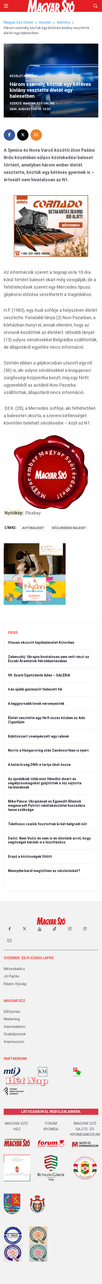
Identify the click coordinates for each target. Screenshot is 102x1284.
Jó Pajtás (11, 976)
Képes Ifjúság (15, 984)
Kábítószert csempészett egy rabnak (38, 736)
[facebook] (9, 929)
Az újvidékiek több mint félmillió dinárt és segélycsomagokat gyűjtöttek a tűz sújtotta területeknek (44, 783)
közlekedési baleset (69, 528)
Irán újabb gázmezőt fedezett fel (35, 689)
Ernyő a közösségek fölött (30, 856)
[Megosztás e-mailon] (36, 135)
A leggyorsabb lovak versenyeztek (36, 704)
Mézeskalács (14, 969)
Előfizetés (12, 1011)
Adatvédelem (14, 1026)
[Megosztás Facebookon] (9, 135)
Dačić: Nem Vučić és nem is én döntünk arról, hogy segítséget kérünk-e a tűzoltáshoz (49, 840)
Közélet (45, 22)
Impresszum (14, 1041)
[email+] (9, 940)
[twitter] (24, 929)
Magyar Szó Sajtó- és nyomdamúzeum (85, 1129)
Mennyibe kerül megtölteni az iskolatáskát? (44, 871)
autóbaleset (33, 528)
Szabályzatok (15, 1034)
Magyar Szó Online (18, 22)
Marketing (12, 1019)
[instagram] (70, 929)
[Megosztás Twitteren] (22, 135)
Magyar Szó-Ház (17, 1126)
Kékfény (63, 22)
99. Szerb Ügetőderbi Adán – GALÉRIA (39, 675)
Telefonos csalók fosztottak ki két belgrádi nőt (47, 824)
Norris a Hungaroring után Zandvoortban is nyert (48, 750)
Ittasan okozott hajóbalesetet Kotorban (41, 642)
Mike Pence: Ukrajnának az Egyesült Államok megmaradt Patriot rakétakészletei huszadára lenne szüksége (46, 805)
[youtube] (39, 929)
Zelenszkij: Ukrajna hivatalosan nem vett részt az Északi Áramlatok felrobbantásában (48, 659)
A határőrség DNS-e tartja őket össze (39, 765)
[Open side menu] (6, 5)
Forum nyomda (51, 1126)
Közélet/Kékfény (24, 76)
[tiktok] (54, 929)
